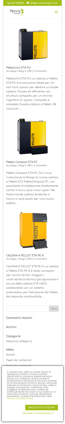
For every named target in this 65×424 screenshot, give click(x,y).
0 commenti (40, 71)
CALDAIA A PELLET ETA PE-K (25, 255)
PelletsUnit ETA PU (18, 67)
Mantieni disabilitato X (38, 413)
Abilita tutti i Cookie (41, 407)
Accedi (10, 354)
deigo (13, 71)
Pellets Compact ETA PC (22, 162)
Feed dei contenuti (18, 360)
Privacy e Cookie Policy (20, 398)
